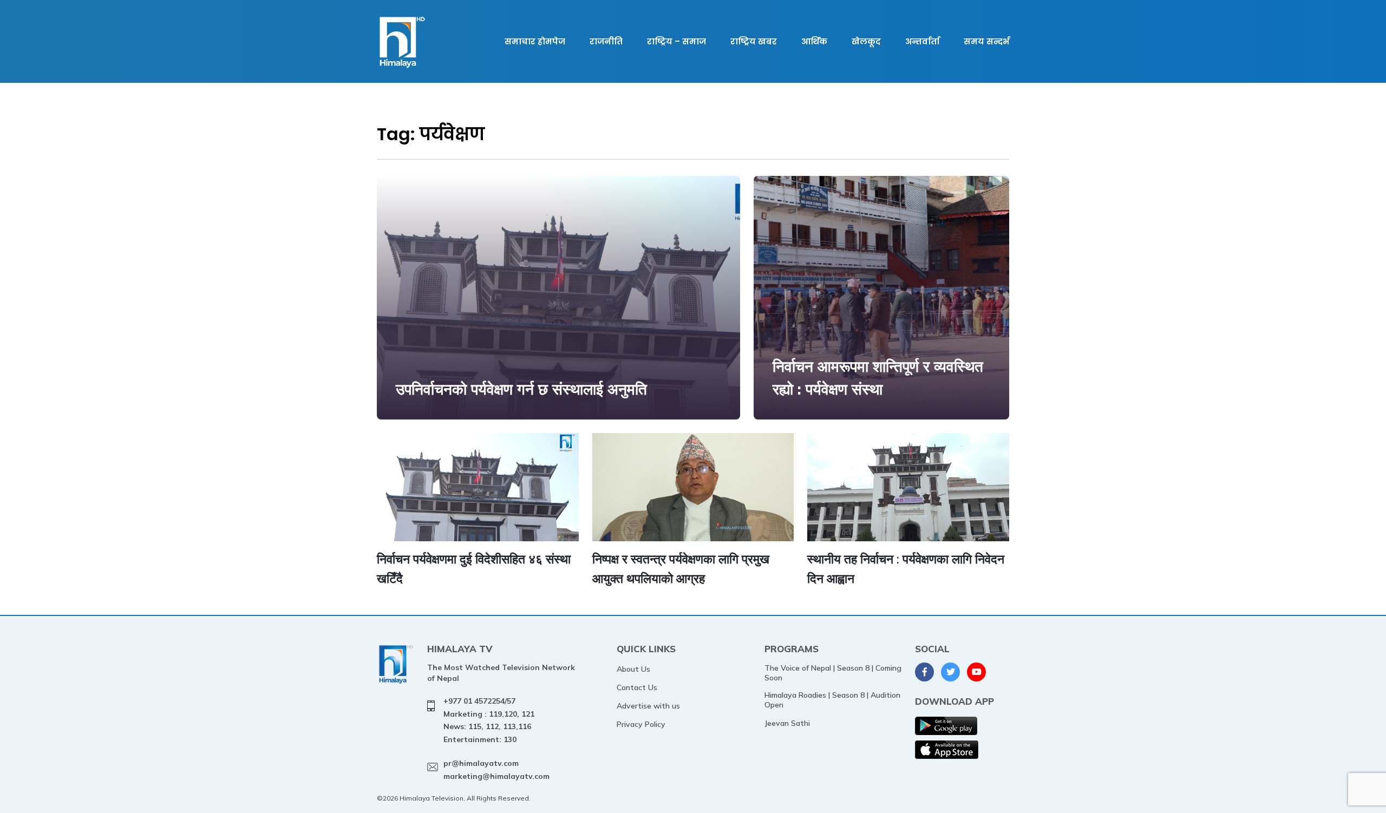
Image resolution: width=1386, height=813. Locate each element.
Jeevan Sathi (787, 723)
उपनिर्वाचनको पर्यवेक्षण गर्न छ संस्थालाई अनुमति (521, 388)
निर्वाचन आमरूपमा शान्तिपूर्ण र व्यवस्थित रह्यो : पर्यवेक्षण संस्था (878, 377)
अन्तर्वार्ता (922, 41)
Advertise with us (648, 706)
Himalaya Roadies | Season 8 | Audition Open (832, 700)
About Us (633, 669)
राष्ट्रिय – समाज (676, 41)
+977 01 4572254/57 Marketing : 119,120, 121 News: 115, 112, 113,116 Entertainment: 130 (488, 720)
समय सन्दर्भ (986, 41)
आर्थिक (814, 41)
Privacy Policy (641, 724)
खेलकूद (866, 41)
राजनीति (606, 41)
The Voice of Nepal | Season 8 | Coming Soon (832, 673)
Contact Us (637, 687)
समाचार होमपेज (535, 41)
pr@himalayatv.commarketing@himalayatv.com (496, 769)
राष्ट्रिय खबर (753, 41)
